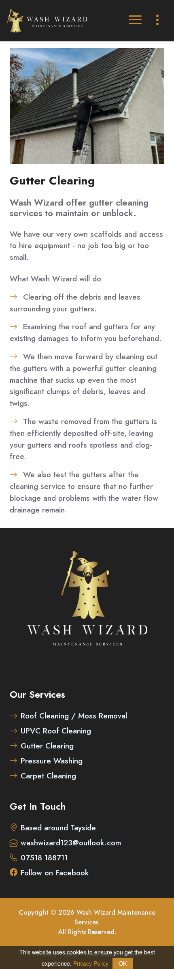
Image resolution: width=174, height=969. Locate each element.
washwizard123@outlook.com (71, 842)
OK (123, 963)
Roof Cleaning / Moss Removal (74, 715)
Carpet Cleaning (48, 775)
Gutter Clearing (47, 745)
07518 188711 (44, 857)
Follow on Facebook (55, 872)
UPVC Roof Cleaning (56, 730)
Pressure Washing (52, 760)
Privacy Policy (90, 963)
